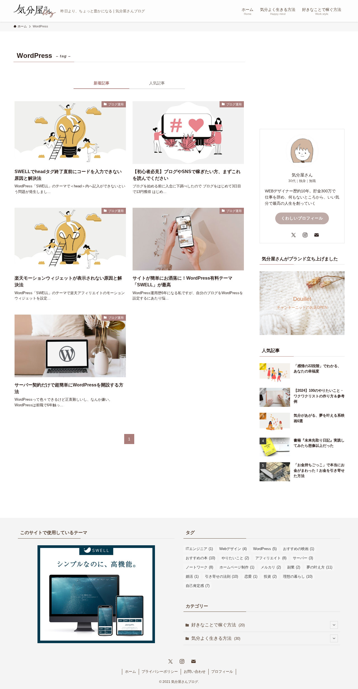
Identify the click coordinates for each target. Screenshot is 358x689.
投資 (270, 576)
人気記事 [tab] (157, 83)
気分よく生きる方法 (215, 638)
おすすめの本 (200, 558)
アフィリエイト (270, 558)
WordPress (265, 549)
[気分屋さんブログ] (34, 10)
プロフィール (222, 671)
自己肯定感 (197, 586)
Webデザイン (233, 549)
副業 (293, 567)
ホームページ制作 (237, 567)
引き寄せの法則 (221, 576)
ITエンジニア (199, 549)
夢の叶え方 (319, 567)
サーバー (303, 558)
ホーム (130, 671)
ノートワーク (199, 567)
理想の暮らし (297, 576)
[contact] (314, 235)
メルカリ (271, 567)
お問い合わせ (195, 671)
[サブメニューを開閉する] (334, 625)
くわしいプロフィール (302, 218)
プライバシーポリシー (160, 671)
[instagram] (302, 235)
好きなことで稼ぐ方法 (218, 624)
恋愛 (250, 576)
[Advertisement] (302, 84)
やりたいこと (235, 558)
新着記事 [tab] (101, 83)
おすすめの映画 (298, 549)
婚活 (192, 576)
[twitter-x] (291, 235)
